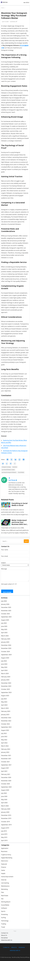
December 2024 (6, 645)
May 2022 (4, 740)
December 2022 (6, 718)
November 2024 (6, 648)
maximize (14, 467)
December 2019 (6, 815)
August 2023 (5, 695)
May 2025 (4, 629)
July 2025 (4, 623)
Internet (3, 880)
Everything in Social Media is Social (20, 504)
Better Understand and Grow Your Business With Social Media (20, 523)
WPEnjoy (27, 957)
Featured (4, 864)
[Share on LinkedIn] (15, 459)
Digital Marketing (6, 858)
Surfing (3, 917)
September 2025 (6, 617)
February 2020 (5, 809)
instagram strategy (6, 467)
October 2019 (5, 822)
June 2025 (4, 626)
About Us (4, 935)
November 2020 (6, 781)
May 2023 (4, 702)
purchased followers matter (8, 469)
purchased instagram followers (9, 472)
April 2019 (4, 840)
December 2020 (6, 777)
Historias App (7, 957)
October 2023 (5, 689)
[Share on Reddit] (2, 463)
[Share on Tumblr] (6, 463)
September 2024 (6, 655)
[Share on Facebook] (7, 459)
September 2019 (6, 825)
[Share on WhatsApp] (19, 459)
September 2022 (6, 727)
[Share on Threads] (10, 463)
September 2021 (6, 765)
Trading (3, 924)
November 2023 (6, 686)
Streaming (4, 914)
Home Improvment (7, 877)
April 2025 (4, 632)
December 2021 (6, 755)
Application (4, 848)
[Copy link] (14, 463)
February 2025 (5, 639)
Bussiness (4, 851)
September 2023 (6, 692)
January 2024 (5, 680)
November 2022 (6, 721)
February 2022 (5, 749)
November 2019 (6, 818)
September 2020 (6, 787)
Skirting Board (5, 902)
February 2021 (5, 774)
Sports (3, 911)
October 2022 (5, 724)
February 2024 (5, 677)
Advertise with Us (6, 940)
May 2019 (4, 837)
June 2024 (4, 664)
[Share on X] (11, 459)
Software (4, 908)
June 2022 (4, 736)
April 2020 (4, 803)
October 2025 (5, 614)
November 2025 (6, 610)
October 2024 (5, 651)
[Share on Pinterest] (23, 459)
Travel (3, 927)
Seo (2, 899)
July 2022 (4, 733)
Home (2, 8)
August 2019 (5, 828)
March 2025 (5, 636)
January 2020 (5, 812)
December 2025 (6, 607)
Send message (7, 592)
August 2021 (5, 768)
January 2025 (5, 642)
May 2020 (4, 799)
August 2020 (5, 790)
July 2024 (4, 661)
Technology (4, 921)
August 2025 (5, 620)
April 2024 (4, 670)
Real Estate (4, 895)
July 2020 (4, 793)
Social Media (21, 472)
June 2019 (4, 834)
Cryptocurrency (6, 855)
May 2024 (4, 667)
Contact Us (4, 933)
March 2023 (5, 708)
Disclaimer (4, 938)
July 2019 (4, 831)
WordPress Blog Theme (17, 957)
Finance (3, 867)
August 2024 (5, 658)
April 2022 (4, 743)
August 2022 (5, 730)
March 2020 (5, 806)
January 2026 (5, 604)
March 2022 (5, 746)
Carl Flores (11, 480)
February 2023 (5, 711)
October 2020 (5, 784)
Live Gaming (5, 883)
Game (3, 870)
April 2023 (4, 705)
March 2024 (5, 673)
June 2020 (4, 796)
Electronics (4, 861)
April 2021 (4, 771)
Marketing (4, 889)
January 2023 (5, 714)
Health (3, 873)
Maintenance (5, 886)
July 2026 (4, 601)
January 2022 (5, 752)
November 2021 (6, 759)
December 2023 (6, 683)
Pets (2, 892)
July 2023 (4, 699)
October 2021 (5, 762)
